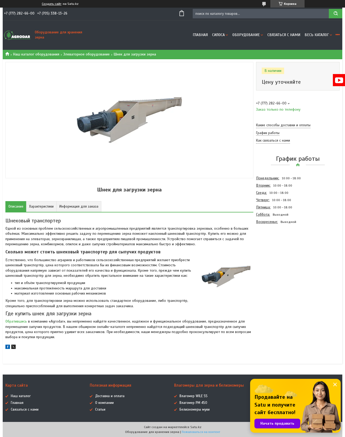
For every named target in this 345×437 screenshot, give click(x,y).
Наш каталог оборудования (36, 54)
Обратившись (16, 321)
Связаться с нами (283, 35)
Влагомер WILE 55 (194, 396)
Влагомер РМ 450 (193, 403)
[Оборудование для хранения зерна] (17, 35)
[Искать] (335, 13)
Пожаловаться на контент (201, 432)
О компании (104, 403)
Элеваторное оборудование (86, 54)
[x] (13, 347)
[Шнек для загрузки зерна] (275, 254)
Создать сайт (51, 4)
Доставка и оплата (110, 396)
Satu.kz (195, 427)
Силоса (218, 35)
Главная (200, 35)
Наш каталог (21, 396)
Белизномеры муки (195, 409)
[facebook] (7, 347)
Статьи (100, 409)
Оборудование (246, 35)
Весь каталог (317, 35)
